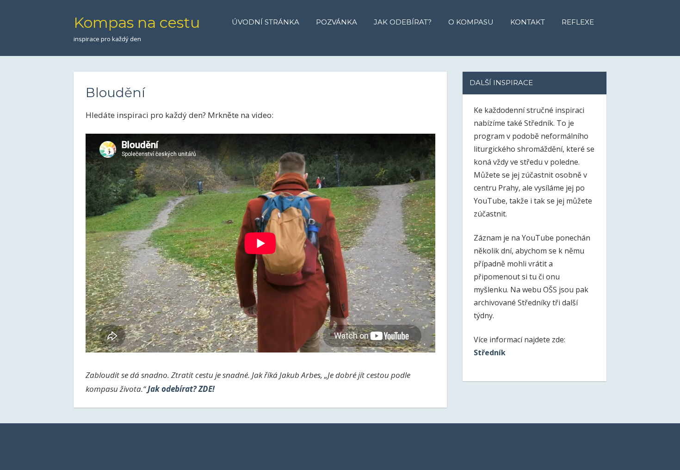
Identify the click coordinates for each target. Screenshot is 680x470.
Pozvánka (336, 22)
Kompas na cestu (137, 22)
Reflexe (578, 22)
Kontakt (527, 22)
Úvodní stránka (265, 22)
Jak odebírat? (403, 22)
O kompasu (471, 22)
